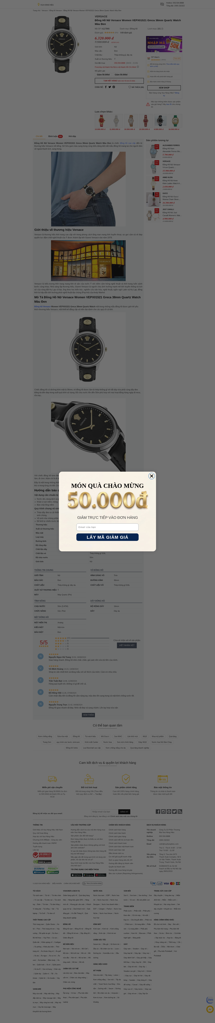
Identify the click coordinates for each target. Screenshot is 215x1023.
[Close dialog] (152, 476)
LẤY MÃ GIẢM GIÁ (107, 537)
